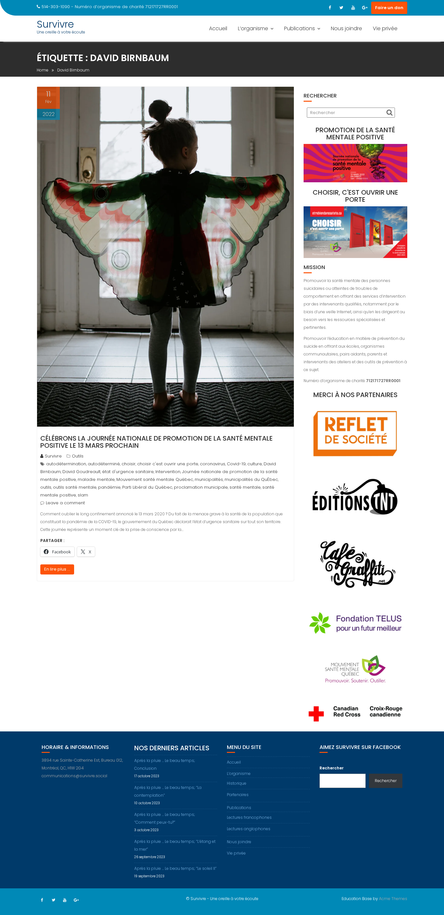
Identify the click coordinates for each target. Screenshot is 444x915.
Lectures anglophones (248, 828)
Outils (78, 456)
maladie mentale (96, 479)
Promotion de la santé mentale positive (355, 133)
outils (45, 487)
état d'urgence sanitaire (128, 472)
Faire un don (389, 8)
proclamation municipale (201, 487)
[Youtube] (353, 8)
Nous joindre (346, 28)
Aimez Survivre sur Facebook (360, 747)
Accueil (218, 28)
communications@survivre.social (74, 776)
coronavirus (212, 464)
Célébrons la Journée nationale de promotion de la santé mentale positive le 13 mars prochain (156, 442)
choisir (129, 464)
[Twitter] (341, 8)
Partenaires (238, 794)
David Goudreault (81, 472)
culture (254, 464)
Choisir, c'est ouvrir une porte (355, 196)
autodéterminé (104, 464)
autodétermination (66, 464)
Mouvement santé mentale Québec (154, 479)
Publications (299, 28)
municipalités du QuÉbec (251, 479)
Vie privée (385, 28)
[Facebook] (329, 8)
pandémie (109, 487)
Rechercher (332, 768)
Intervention (167, 472)
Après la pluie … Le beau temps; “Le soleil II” (175, 868)
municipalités (209, 479)
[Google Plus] (364, 8)
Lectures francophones (249, 817)
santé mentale (245, 487)
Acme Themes (393, 898)
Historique (236, 783)
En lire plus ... (57, 569)
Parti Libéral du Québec (147, 487)
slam (83, 495)
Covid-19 (236, 464)
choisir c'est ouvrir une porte (167, 464)
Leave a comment (65, 503)
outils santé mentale (75, 487)
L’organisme (253, 28)
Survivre (55, 24)
